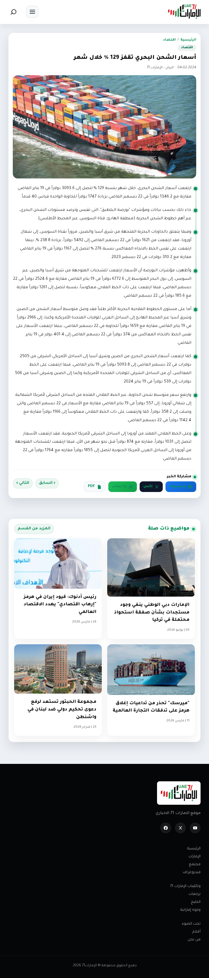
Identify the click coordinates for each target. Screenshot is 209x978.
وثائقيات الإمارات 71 (185, 886)
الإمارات (195, 857)
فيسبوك (177, 486)
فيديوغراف (192, 872)
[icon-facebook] (165, 827)
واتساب (119, 486)
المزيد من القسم (34, 529)
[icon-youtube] (195, 827)
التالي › (22, 483)
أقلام (196, 932)
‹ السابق (47, 483)
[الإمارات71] (184, 11)
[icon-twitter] (180, 827)
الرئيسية (188, 40)
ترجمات (195, 894)
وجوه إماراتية (190, 910)
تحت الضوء (191, 924)
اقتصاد (169, 40)
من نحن (194, 940)
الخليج (196, 902)
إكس (147, 486)
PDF (91, 486)
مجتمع (195, 864)
